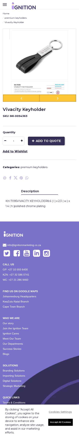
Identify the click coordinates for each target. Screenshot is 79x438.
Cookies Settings (60, 412)
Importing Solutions (14, 375)
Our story (8, 323)
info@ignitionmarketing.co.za (24, 245)
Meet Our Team (12, 338)
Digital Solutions (12, 380)
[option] (39, 65)
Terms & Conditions (14, 402)
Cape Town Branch (14, 306)
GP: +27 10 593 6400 (15, 269)
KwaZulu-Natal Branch (16, 301)
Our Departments (13, 343)
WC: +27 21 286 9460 (15, 279)
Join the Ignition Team (15, 328)
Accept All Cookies (60, 422)
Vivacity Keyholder (14, 22)
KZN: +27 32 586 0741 (16, 274)
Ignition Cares (11, 333)
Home (6, 13)
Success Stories (12, 348)
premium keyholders (16, 17)
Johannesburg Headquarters (19, 296)
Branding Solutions (14, 370)
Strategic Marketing (14, 385)
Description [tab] (30, 191)
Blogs (6, 353)
